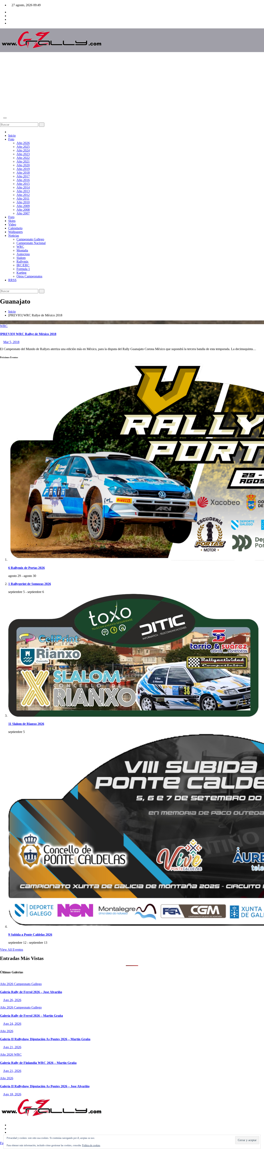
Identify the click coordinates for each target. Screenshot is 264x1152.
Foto (11, 139)
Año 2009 (23, 206)
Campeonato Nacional (31, 243)
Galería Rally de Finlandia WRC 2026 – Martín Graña (38, 1063)
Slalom (21, 258)
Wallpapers (15, 232)
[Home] (9, 132)
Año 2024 (23, 150)
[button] (1, 120)
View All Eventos (11, 949)
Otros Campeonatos (29, 276)
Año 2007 (23, 213)
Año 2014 (23, 187)
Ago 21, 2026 (12, 1047)
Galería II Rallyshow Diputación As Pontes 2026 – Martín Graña (45, 1039)
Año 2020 (23, 165)
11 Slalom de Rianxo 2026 (26, 724)
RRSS (12, 280)
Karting (21, 272)
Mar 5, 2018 (11, 342)
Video (12, 224)
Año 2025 (23, 146)
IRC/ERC (22, 265)
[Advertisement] (132, 84)
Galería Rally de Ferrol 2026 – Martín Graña (31, 1015)
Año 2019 (23, 169)
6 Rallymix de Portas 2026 (26, 568)
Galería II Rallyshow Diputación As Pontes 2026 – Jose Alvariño (45, 1086)
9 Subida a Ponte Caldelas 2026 (30, 934)
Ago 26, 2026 (12, 1000)
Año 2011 (22, 198)
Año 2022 (23, 158)
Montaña (22, 250)
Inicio (12, 135)
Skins (11, 220)
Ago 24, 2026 (12, 1023)
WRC (20, 246)
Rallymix (22, 261)
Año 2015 (23, 183)
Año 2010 (23, 202)
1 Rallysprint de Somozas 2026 (29, 584)
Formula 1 (23, 269)
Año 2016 (23, 180)
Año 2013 (23, 191)
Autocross (23, 254)
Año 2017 (23, 176)
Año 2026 (23, 143)
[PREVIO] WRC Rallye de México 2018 (28, 334)
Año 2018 (23, 172)
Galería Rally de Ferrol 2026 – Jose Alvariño (31, 992)
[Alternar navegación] (5, 118)
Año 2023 (23, 154)
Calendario (15, 228)
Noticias (13, 235)
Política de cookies (91, 1145)
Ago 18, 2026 (12, 1094)
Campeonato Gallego (30, 239)
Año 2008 (23, 209)
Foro (11, 217)
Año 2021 (23, 161)
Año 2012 (23, 195)
